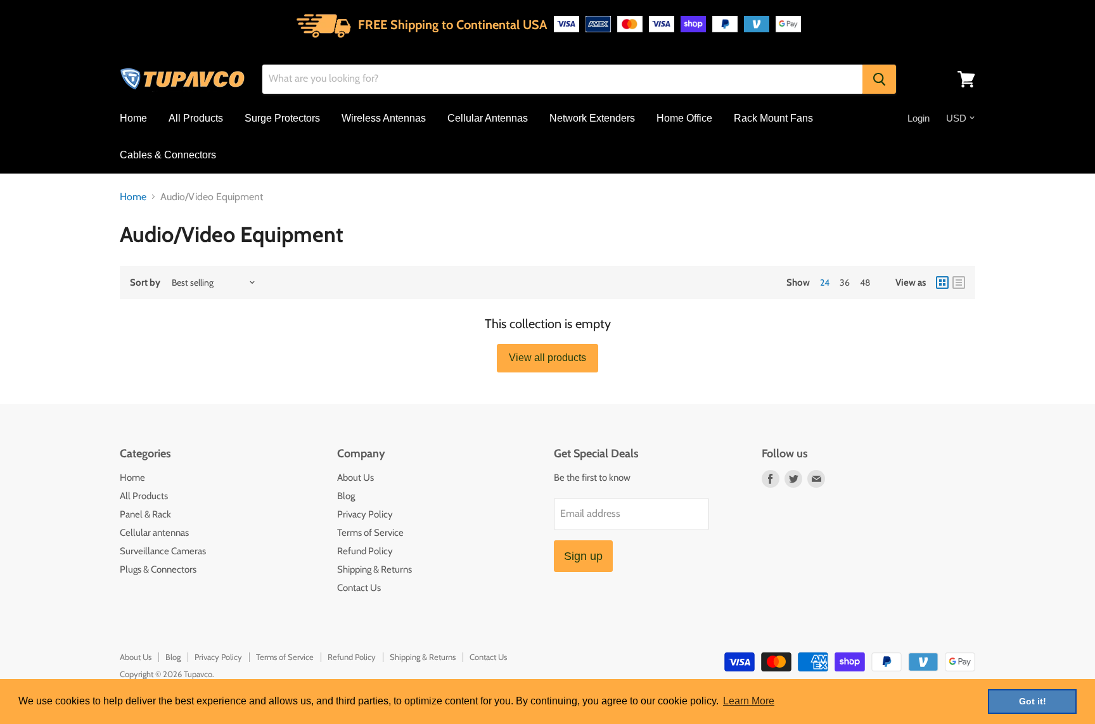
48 (865, 282)
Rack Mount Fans (773, 118)
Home (133, 118)
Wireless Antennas (384, 118)
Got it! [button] (1032, 701)
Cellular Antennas (487, 118)
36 (845, 282)
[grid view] (942, 282)
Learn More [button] (748, 700)
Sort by (145, 282)
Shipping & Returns (374, 569)
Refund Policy (365, 551)
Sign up (583, 556)
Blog (346, 496)
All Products (196, 118)
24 (824, 282)
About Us (355, 477)
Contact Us (359, 588)
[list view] (958, 282)
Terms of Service (370, 532)
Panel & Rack (145, 514)
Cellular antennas (154, 532)
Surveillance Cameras (163, 551)
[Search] (879, 79)
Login (918, 118)
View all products (547, 357)
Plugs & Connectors (158, 569)
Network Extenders (592, 118)
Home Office (684, 118)
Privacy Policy (365, 514)
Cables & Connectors (168, 154)
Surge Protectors (282, 118)
